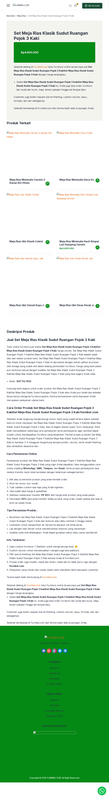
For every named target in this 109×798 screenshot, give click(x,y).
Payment (54, 705)
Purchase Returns (54, 710)
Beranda (11, 16)
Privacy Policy (54, 683)
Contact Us (55, 673)
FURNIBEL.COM (54, 778)
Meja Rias (21, 16)
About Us (54, 668)
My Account (93, 5)
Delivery (54, 700)
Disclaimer (54, 678)
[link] (29, 154)
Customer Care (54, 716)
